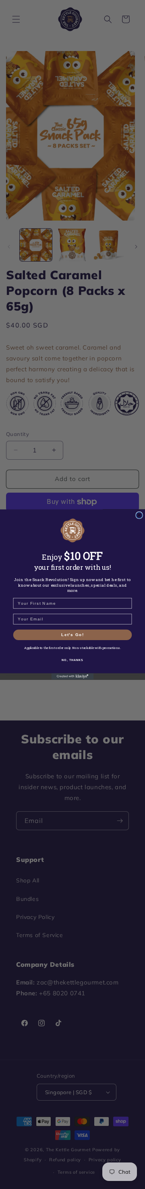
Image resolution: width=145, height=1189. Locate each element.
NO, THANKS (72, 660)
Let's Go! (72, 634)
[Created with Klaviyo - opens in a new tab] (73, 676)
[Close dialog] (139, 515)
